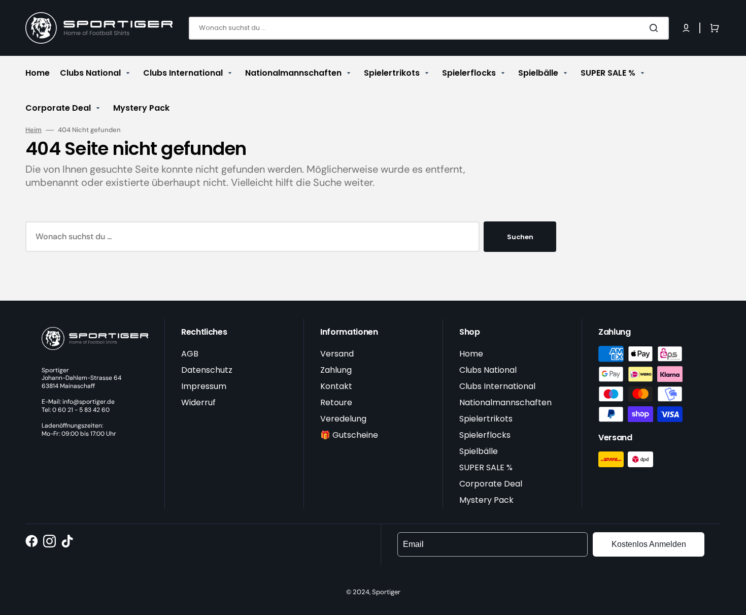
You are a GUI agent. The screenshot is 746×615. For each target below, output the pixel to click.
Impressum (203, 386)
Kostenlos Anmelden (649, 544)
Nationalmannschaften (505, 402)
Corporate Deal (490, 484)
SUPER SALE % (486, 467)
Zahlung (336, 370)
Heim (33, 130)
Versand (337, 354)
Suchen (520, 237)
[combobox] (429, 28)
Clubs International (497, 386)
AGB (189, 354)
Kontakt (336, 386)
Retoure (336, 402)
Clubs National (488, 370)
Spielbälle (478, 451)
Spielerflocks (485, 435)
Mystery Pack (486, 500)
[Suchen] (655, 28)
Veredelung (343, 419)
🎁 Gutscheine (349, 435)
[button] (686, 28)
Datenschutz (206, 370)
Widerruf (198, 402)
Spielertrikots (486, 419)
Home (471, 354)
